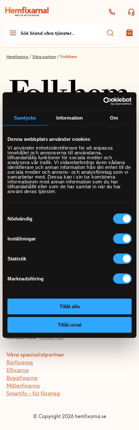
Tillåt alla (69, 306)
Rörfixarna (19, 363)
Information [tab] (69, 118)
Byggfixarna (21, 378)
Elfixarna (17, 370)
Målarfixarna (23, 386)
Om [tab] (114, 118)
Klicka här (51, 337)
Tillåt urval (69, 324)
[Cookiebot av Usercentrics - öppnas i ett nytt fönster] (103, 101)
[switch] (122, 238)
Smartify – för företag (33, 393)
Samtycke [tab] (25, 118)
